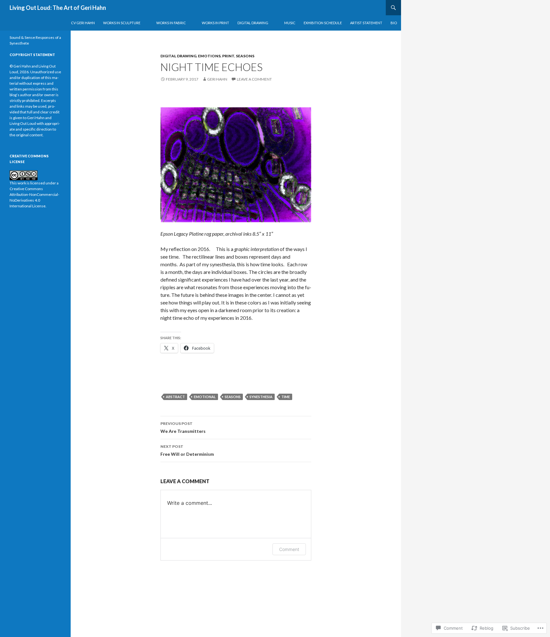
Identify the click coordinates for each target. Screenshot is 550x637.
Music (289, 23)
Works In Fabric (171, 23)
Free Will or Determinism (187, 450)
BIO (394, 23)
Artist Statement (366, 23)
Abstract (175, 397)
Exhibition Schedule (323, 23)
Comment (289, 549)
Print (228, 56)
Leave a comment (254, 79)
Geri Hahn (217, 79)
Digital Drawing (252, 23)
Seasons (245, 56)
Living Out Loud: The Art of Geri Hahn (58, 7)
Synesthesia (261, 397)
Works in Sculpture (121, 23)
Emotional (205, 397)
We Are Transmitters (183, 427)
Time (285, 397)
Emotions (209, 56)
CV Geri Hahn (83, 23)
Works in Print (215, 23)
